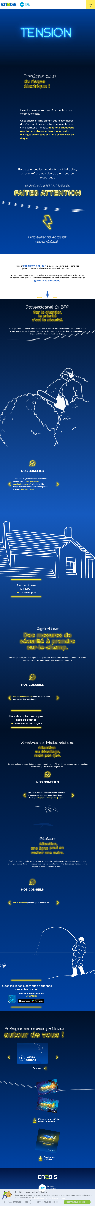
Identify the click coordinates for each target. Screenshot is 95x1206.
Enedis (32, 334)
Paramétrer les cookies (18, 1202)
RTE (40, 334)
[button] (57, 484)
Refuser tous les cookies (47, 1202)
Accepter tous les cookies (77, 1202)
